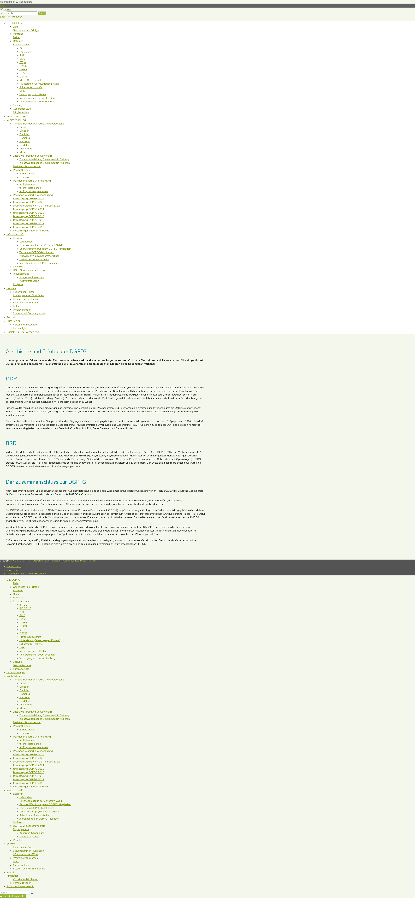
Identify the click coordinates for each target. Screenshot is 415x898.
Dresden (24, 687)
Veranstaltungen (15, 672)
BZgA (22, 619)
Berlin (22, 683)
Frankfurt (24, 690)
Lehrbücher (25, 797)
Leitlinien (18, 822)
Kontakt (10, 872)
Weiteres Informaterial (25, 858)
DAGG (23, 622)
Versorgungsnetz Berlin (32, 651)
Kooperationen (21, 601)
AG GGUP (25, 608)
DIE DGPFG (13, 580)
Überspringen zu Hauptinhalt (16, 2)
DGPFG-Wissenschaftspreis (29, 826)
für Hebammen (27, 740)
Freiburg (24, 733)
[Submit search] (32, 893)
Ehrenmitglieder (22, 883)
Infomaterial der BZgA (25, 854)
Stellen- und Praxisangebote (29, 868)
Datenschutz (13, 566)
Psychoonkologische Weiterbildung (33, 751)
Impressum (12, 570)
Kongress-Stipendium (31, 833)
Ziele (15, 583)
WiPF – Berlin (27, 729)
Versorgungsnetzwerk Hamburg (37, 658)
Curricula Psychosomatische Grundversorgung (38, 679)
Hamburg (24, 694)
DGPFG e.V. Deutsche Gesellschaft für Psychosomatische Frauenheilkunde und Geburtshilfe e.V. (53, 561)
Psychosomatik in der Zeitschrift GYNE (41, 801)
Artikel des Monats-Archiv (34, 815)
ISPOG (23, 605)
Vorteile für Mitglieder (25, 879)
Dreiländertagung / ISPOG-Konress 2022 (36, 761)
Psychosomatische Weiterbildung (32, 736)
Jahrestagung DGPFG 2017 (28, 779)
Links (16, 861)
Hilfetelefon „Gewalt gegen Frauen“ (39, 640)
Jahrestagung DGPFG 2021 (28, 765)
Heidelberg (25, 701)
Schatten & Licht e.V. (30, 644)
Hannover (24, 697)
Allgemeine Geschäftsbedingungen (26, 573)
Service (10, 843)
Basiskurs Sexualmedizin (27, 722)
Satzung (17, 662)
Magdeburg (25, 704)
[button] (3, 5)
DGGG (23, 626)
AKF (21, 612)
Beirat (16, 594)
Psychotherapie (21, 726)
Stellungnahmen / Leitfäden (28, 851)
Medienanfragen (22, 865)
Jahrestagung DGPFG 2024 (28, 754)
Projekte (18, 840)
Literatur (18, 794)
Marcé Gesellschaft (30, 637)
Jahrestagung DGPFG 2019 (28, 772)
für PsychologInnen (30, 744)
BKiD (22, 615)
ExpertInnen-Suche (24, 847)
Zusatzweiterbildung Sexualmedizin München (44, 719)
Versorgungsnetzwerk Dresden (37, 654)
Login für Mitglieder (11, 16)
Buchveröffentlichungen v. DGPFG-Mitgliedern (45, 804)
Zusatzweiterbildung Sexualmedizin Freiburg (44, 715)
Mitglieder (12, 876)
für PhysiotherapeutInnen (33, 747)
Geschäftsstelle (22, 665)
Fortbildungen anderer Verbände (31, 786)
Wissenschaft (14, 790)
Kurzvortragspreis (29, 836)
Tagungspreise (21, 829)
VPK (22, 647)
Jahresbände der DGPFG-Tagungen (39, 819)
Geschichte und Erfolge (26, 587)
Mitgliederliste (21, 669)
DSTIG (23, 633)
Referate (18, 597)
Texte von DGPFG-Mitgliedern (36, 808)
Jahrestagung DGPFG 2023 (28, 758)
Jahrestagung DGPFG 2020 (28, 769)
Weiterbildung (14, 676)
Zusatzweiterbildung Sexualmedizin (33, 712)
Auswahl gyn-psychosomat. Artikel (39, 811)
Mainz (22, 708)
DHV (22, 630)
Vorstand (18, 590)
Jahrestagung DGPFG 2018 (28, 776)
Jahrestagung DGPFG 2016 (28, 783)
